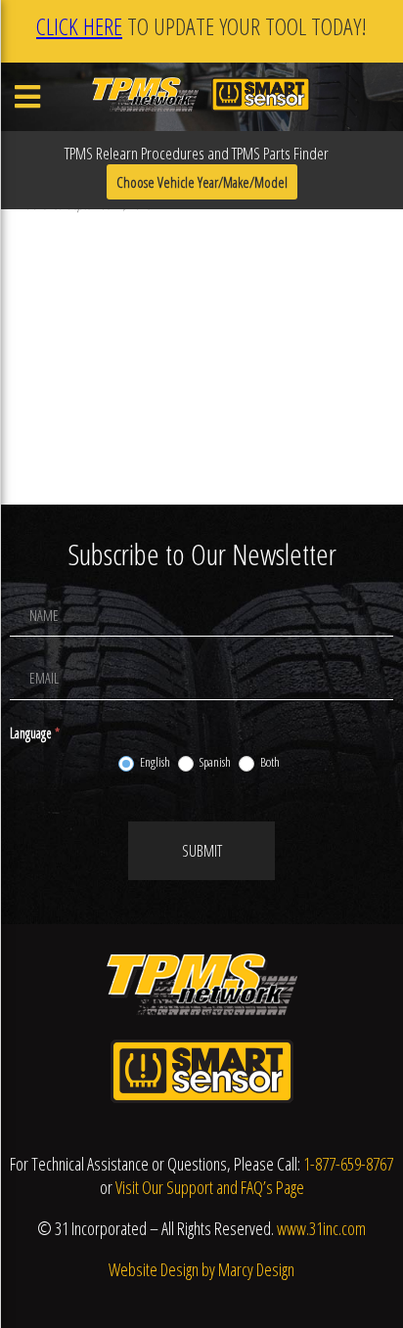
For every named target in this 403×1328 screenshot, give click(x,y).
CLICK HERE (79, 26)
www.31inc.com (321, 1228)
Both (269, 762)
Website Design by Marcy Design (201, 1269)
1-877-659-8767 (348, 1163)
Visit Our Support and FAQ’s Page (209, 1187)
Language (35, 733)
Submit (202, 851)
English (154, 762)
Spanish (214, 762)
